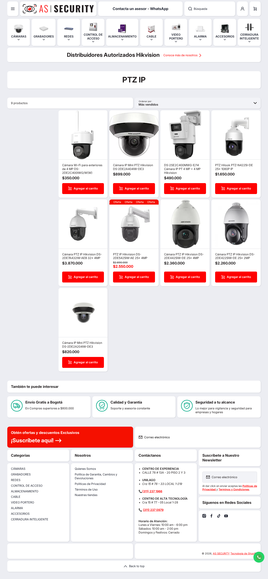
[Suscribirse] (255, 437)
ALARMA (17, 508)
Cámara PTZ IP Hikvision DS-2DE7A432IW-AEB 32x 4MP (82, 256)
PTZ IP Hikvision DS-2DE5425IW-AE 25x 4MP (130, 256)
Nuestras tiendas (86, 495)
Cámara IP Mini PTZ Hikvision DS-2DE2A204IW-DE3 (82, 344)
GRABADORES (21, 474)
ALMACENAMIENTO (24, 491)
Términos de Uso (86, 489)
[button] (255, 8)
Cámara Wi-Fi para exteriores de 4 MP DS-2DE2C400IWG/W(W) (82, 169)
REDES (15, 480)
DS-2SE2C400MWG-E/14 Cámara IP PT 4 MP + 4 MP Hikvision (182, 169)
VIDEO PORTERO (22, 502)
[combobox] (210, 8)
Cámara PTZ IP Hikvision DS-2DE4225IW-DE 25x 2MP (235, 256)
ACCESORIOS (20, 513)
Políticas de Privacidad (90, 484)
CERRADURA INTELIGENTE (29, 519)
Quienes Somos (85, 469)
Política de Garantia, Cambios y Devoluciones (96, 476)
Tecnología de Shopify (243, 553)
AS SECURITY (221, 553)
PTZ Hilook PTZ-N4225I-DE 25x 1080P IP (234, 167)
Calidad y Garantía (126, 402)
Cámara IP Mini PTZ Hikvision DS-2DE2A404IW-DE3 (133, 167)
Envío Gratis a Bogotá (43, 402)
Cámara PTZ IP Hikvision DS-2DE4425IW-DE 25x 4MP (184, 256)
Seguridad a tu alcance (215, 402)
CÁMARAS (18, 469)
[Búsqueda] (188, 8)
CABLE (15, 497)
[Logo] (58, 8)
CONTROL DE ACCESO (26, 485)
